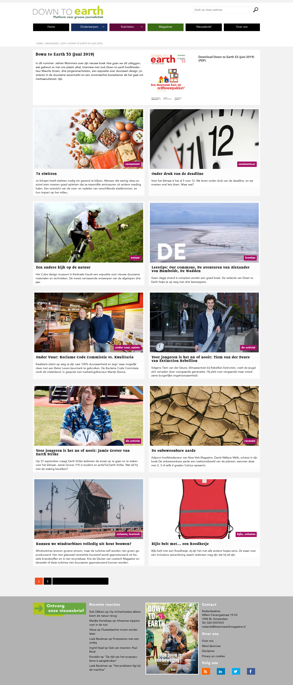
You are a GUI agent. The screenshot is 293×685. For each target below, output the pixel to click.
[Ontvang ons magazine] (59, 615)
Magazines (52, 43)
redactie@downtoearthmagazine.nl (224, 626)
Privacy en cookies (213, 656)
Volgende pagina (66, 581)
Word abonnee (211, 646)
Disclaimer (208, 651)
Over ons (207, 641)
